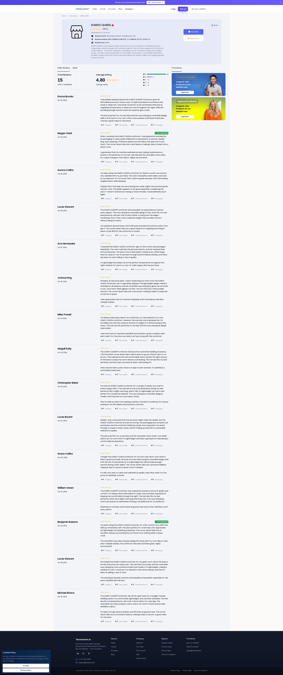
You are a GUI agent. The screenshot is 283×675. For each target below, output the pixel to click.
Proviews (112, 9)
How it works (141, 651)
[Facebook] (89, 653)
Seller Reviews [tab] (63, 68)
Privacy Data (166, 651)
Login (173, 9)
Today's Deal (73, 16)
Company (129, 9)
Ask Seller (195, 32)
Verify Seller (195, 38)
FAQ (137, 654)
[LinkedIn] (78, 653)
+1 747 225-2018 (84, 659)
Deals (95, 9)
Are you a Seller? (198, 9)
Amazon (106, 32)
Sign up (183, 9)
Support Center (167, 643)
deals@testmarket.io (194, 651)
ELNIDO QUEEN (84, 16)
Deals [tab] (75, 68)
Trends (102, 9)
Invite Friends (141, 658)
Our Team (139, 647)
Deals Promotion (193, 647)
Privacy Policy (167, 647)
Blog (120, 9)
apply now (185, 92)
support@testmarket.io (86, 662)
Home (64, 16)
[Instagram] (83, 653)
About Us (139, 643)
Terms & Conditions (169, 654)
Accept (26, 666)
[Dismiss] (280, 2)
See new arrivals (154, 2)
